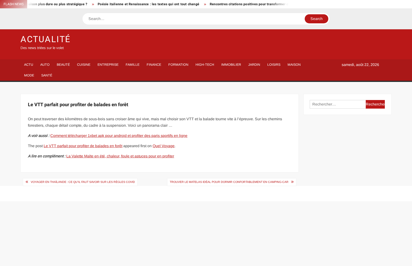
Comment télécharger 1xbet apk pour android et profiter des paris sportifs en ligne (118, 136)
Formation (178, 64)
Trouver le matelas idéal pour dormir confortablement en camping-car (229, 182)
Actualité (46, 39)
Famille (132, 64)
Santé (46, 75)
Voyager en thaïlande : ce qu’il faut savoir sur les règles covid (83, 182)
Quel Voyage (164, 146)
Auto (45, 64)
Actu (28, 64)
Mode (29, 75)
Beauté (63, 64)
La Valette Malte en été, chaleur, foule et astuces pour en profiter (120, 156)
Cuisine (83, 64)
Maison (294, 64)
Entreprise (108, 64)
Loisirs (273, 64)
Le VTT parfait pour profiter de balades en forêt (83, 146)
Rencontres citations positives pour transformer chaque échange (256, 4)
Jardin (254, 64)
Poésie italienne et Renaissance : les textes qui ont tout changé (143, 4)
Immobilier (231, 64)
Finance (154, 64)
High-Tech (205, 64)
